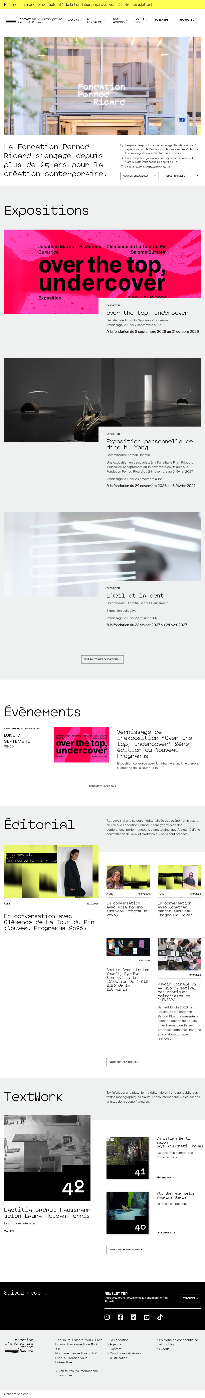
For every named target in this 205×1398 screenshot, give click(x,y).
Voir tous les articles (123, 1062)
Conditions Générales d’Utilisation (125, 1355)
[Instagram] (107, 1317)
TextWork (187, 20)
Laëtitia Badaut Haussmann (148, 603)
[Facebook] (120, 1317)
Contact (115, 1349)
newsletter (141, 4)
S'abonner (189, 1298)
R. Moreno (188, 763)
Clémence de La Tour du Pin (137, 767)
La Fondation (94, 20)
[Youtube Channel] (146, 1317)
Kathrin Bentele (139, 455)
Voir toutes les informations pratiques (78, 1373)
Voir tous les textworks (125, 1249)
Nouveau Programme (153, 320)
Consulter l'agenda (135, 176)
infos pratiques (175, 176)
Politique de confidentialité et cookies (178, 1342)
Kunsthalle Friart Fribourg (175, 462)
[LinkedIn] (133, 1317)
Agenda (73, 20)
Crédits (164, 1349)
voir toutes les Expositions (101, 659)
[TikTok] (160, 1317)
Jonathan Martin (167, 763)
